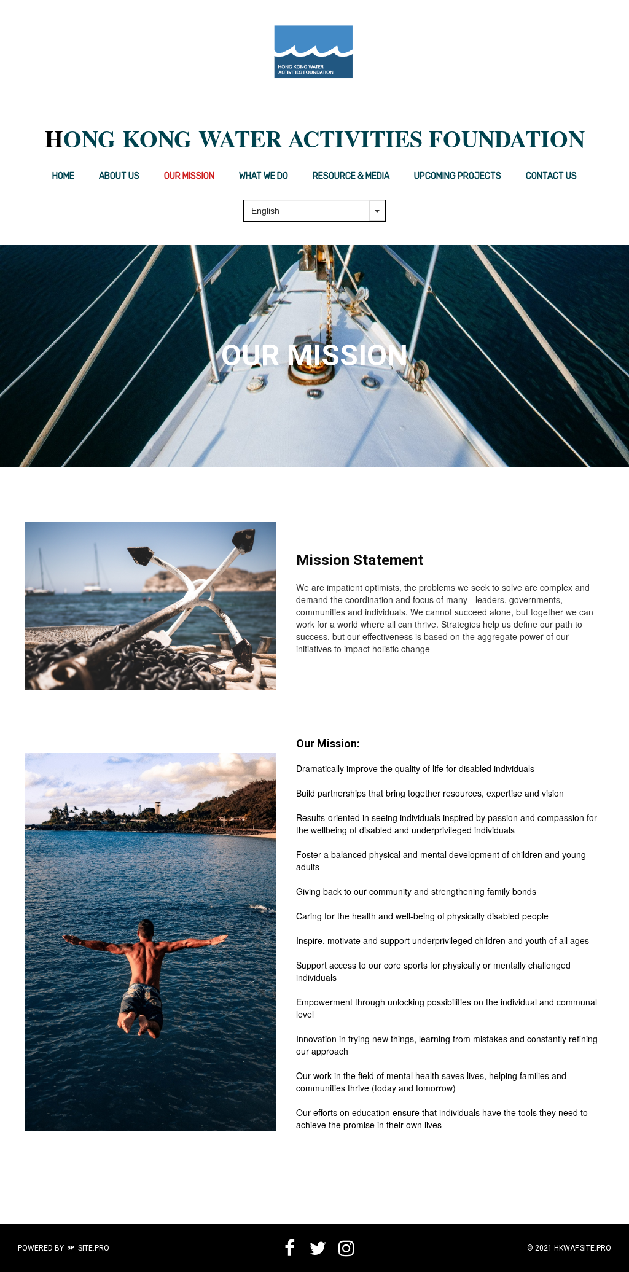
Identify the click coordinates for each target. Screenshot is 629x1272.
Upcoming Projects (457, 176)
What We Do (263, 176)
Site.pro (93, 1248)
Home (63, 176)
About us (119, 176)
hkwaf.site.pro (582, 1248)
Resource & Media (351, 176)
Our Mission (189, 176)
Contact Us (551, 176)
